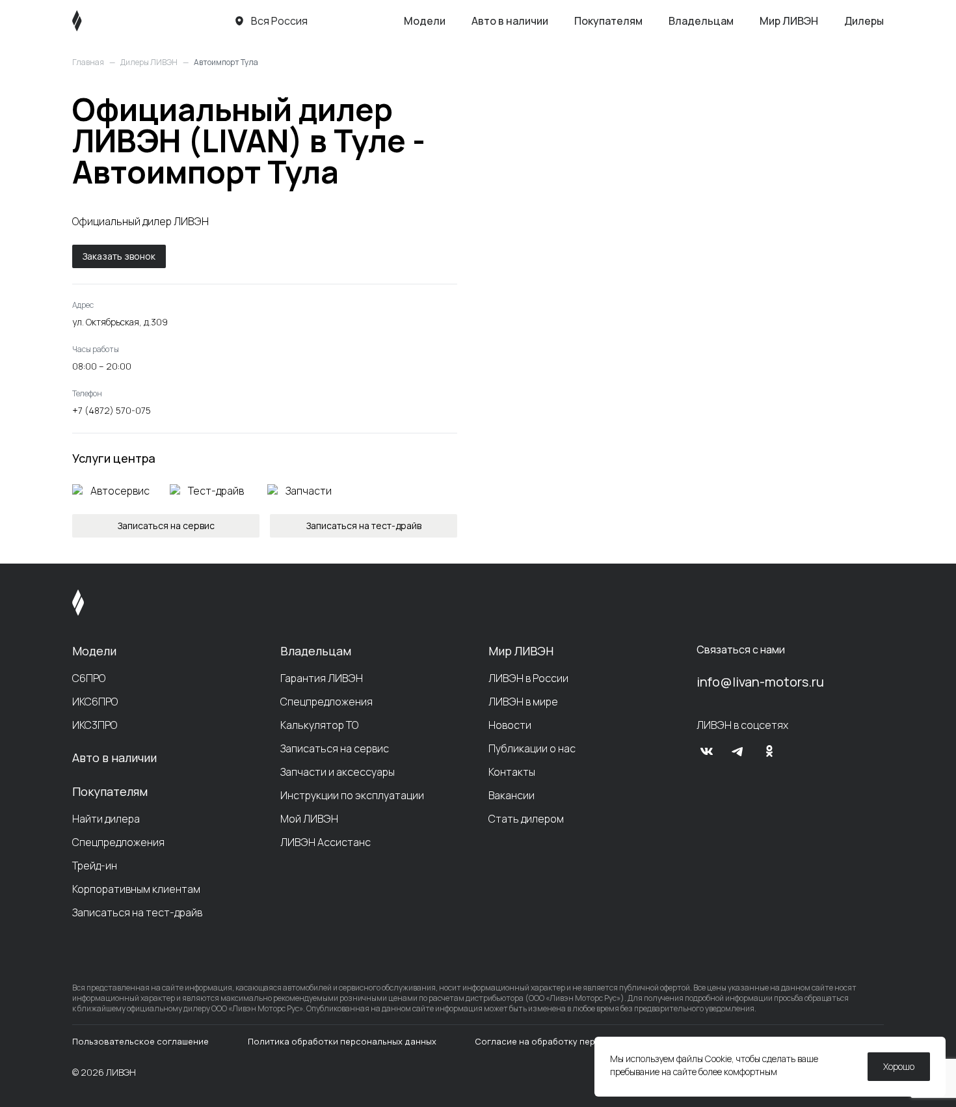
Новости (509, 725)
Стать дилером (526, 819)
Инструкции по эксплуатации (352, 795)
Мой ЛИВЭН (309, 819)
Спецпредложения (118, 842)
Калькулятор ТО (319, 725)
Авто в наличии (509, 21)
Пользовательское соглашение (140, 1041)
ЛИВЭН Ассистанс (325, 842)
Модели (424, 21)
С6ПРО (88, 678)
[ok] (769, 751)
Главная (88, 62)
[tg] (738, 751)
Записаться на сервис (334, 748)
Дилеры (864, 21)
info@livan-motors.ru (760, 681)
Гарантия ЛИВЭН (321, 678)
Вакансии (511, 795)
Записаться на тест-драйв (137, 912)
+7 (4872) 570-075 (111, 410)
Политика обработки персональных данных (342, 1041)
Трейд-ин (94, 865)
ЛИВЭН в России (528, 678)
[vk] (707, 751)
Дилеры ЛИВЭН (149, 62)
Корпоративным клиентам (136, 889)
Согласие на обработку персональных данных (575, 1041)
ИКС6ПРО (95, 701)
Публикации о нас (532, 748)
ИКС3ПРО (94, 725)
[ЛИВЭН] (101, 20)
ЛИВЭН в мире (523, 701)
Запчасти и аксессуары (337, 772)
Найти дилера (106, 819)
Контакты (511, 772)
